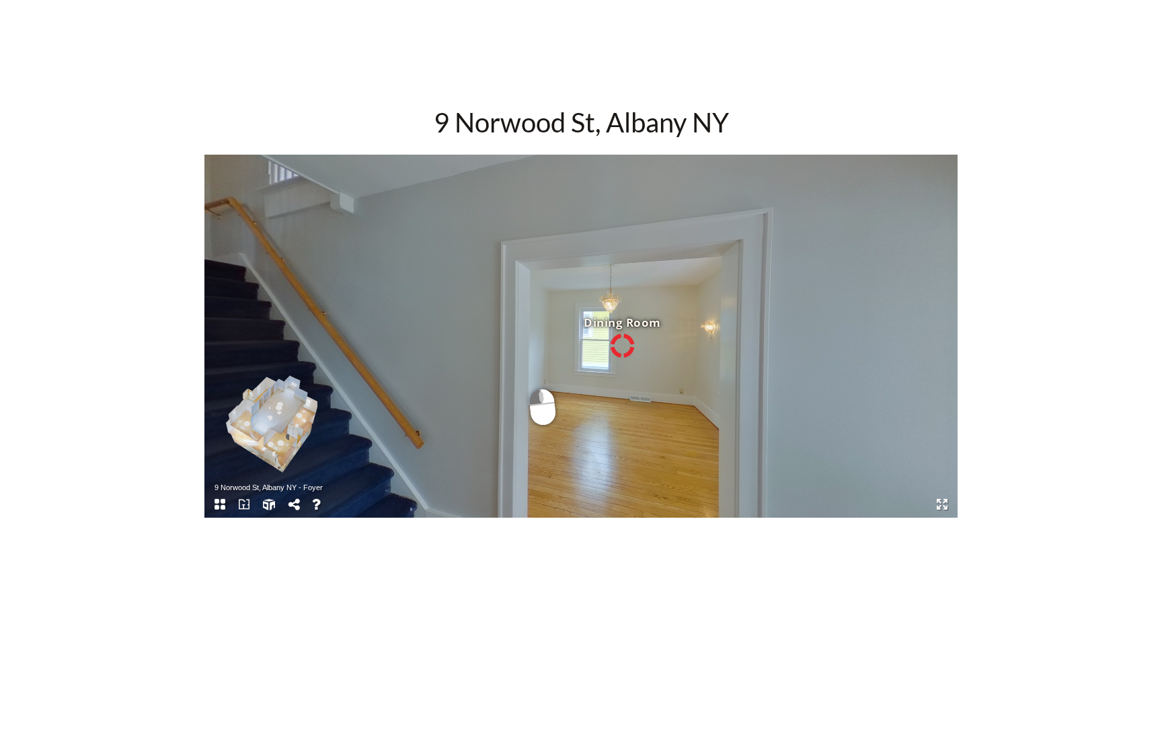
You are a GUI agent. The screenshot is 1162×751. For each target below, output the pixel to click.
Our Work (517, 24)
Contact (649, 24)
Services (586, 24)
